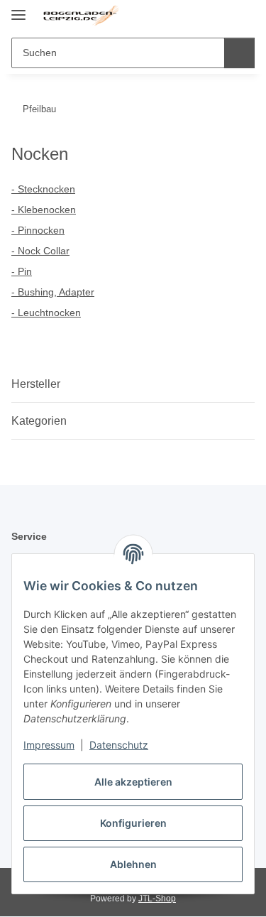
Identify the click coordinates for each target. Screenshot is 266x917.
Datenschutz (118, 745)
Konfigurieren (133, 823)
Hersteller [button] (35, 384)
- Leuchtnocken (46, 312)
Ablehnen (133, 864)
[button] (199, 15)
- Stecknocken (43, 189)
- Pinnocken (38, 230)
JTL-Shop (157, 899)
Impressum (48, 745)
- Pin (21, 271)
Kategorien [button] (39, 421)
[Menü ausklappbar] (18, 9)
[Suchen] (239, 53)
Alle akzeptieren (133, 782)
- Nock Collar (40, 250)
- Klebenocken (43, 209)
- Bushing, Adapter (52, 292)
